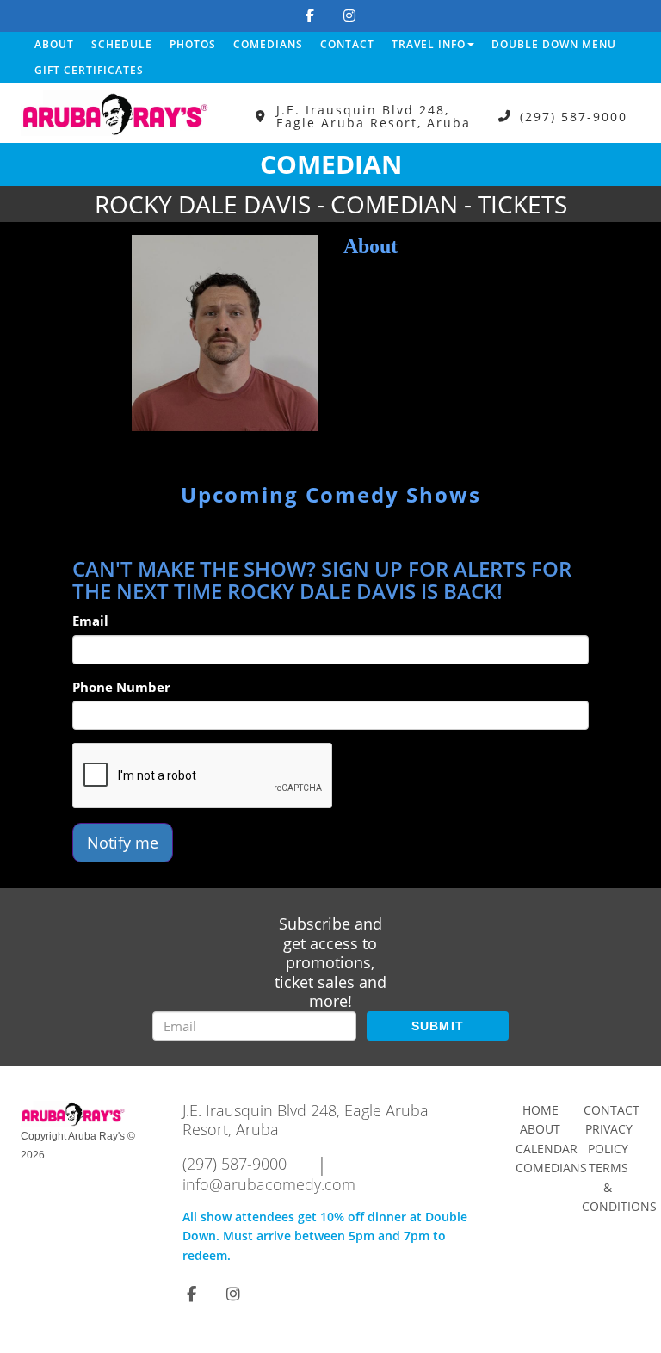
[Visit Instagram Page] (349, 15)
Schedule (121, 44)
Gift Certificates (89, 70)
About (54, 44)
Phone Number (121, 686)
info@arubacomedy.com (268, 1184)
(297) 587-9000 (573, 116)
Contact (347, 44)
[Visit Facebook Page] (310, 15)
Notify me (122, 842)
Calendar (547, 1148)
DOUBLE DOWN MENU (553, 44)
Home (540, 1110)
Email (90, 620)
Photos (193, 44)
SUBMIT (438, 1026)
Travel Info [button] (429, 44)
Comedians (268, 44)
